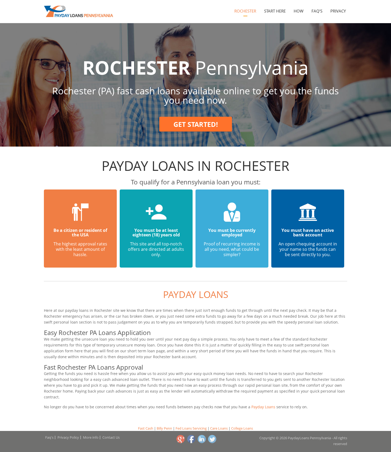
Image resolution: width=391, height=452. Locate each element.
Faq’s (316, 11)
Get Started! (195, 124)
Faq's (49, 437)
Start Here (275, 11)
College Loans (242, 428)
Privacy (338, 11)
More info (90, 437)
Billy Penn (164, 428)
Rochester (245, 11)
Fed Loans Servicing (191, 428)
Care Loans (219, 428)
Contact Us (111, 437)
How (298, 11)
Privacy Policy (68, 437)
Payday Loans (195, 294)
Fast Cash (145, 428)
